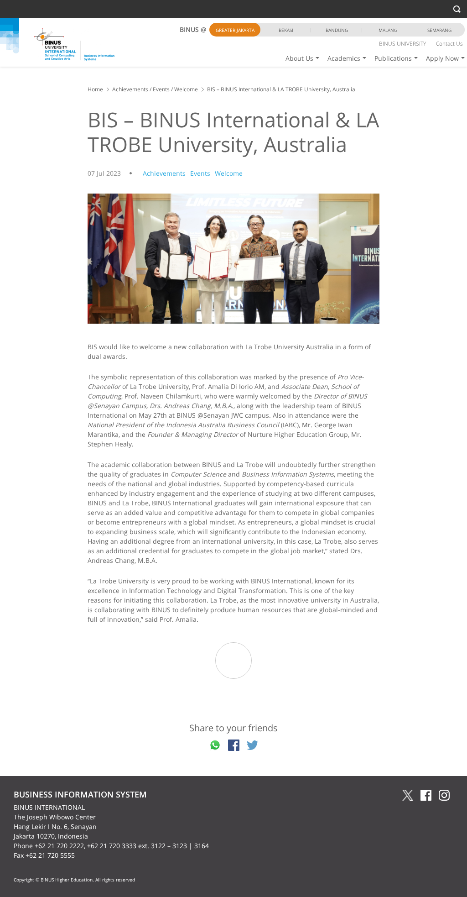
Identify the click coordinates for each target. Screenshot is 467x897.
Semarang (439, 30)
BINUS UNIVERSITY (402, 43)
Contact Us (449, 43)
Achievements (130, 89)
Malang (388, 30)
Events (161, 89)
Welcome (186, 89)
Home (95, 89)
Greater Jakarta (235, 30)
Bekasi (286, 30)
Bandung (337, 30)
